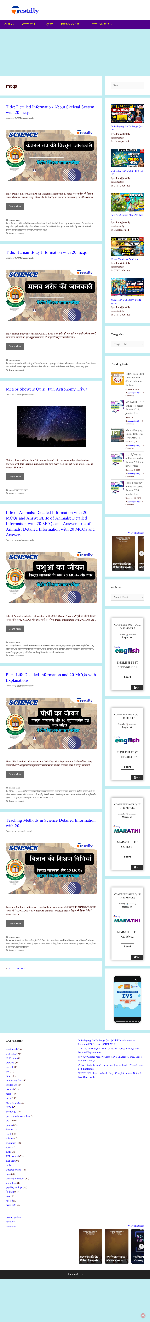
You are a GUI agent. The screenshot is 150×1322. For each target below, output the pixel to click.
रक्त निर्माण (70, 226)
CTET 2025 (28, 24)
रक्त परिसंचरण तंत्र (34, 366)
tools (8, 1165)
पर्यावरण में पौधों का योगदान (78, 791)
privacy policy (13, 1217)
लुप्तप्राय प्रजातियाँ (23, 652)
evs (7, 1071)
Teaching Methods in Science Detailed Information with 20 (51, 823)
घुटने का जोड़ (19, 226)
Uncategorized (13, 1170)
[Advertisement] (75, 51)
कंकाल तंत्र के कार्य (80, 223)
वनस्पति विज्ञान (25, 797)
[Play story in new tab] (127, 999)
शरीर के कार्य (60, 366)
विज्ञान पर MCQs (85, 943)
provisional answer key (18, 1116)
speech (9, 1147)
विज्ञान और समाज (48, 940)
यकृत (24, 366)
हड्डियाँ (14, 230)
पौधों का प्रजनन (17, 794)
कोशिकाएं (26, 363)
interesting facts (14, 1080)
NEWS (9, 1107)
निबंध (8, 1196)
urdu (8, 1174)
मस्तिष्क (68, 363)
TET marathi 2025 (71, 24)
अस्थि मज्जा (13, 223)
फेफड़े (62, 363)
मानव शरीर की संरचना (14, 366)
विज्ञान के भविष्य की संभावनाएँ (67, 943)
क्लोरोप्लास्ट (27, 791)
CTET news (12, 1058)
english (9, 1067)
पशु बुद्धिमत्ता (28, 649)
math (8, 1094)
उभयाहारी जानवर (15, 645)
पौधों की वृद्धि (38, 794)
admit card (11, 1049)
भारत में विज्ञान (14, 940)
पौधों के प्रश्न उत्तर (62, 794)
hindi (8, 1076)
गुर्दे (31, 363)
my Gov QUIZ (13, 1103)
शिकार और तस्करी (47, 652)
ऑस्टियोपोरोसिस (24, 223)
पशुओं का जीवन (47, 649)
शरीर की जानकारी (48, 366)
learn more (15, 206)
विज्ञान (22, 940)
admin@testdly (134, 393)
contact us (11, 1226)
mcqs (18, 220)
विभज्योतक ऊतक (46, 797)
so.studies (11, 1143)
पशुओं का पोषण (59, 649)
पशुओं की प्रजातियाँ (73, 649)
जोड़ (26, 226)
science (12, 220)
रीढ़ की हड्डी (79, 226)
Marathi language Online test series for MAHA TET (135, 434)
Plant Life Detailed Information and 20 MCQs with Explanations (51, 678)
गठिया (12, 226)
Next (25, 968)
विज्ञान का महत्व (74, 940)
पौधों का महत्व (28, 794)
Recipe (9, 1129)
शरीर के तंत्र (70, 366)
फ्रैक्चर (36, 226)
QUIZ (49, 24)
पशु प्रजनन (19, 649)
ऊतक (11, 363)
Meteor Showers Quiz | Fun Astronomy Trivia (46, 389)
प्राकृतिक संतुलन (87, 649)
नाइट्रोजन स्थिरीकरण (54, 791)
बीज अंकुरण (15, 797)
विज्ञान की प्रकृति (12, 943)
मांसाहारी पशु (10, 652)
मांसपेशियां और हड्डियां (56, 226)
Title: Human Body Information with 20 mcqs (46, 253)
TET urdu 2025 (100, 24)
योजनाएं (9, 1201)
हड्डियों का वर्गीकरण (25, 230)
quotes (9, 1125)
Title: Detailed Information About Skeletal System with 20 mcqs (50, 110)
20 (17, 968)
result (9, 1134)
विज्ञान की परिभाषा (86, 940)
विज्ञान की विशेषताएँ (26, 943)
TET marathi (12, 1156)
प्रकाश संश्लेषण (76, 794)
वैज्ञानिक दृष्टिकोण (22, 947)
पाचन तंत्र (47, 363)
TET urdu (11, 1161)
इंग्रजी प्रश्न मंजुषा (21, 490)
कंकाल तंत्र (35, 223)
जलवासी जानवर (28, 645)
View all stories (136, 533)
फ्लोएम (84, 794)
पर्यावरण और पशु (56, 645)
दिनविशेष (10, 1192)
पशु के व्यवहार (75, 645)
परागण (65, 791)
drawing (10, 1062)
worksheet (11, 1183)
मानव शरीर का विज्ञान (87, 363)
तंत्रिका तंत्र (38, 363)
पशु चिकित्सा (85, 645)
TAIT (8, 1152)
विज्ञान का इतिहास (61, 940)
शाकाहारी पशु (35, 652)
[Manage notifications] (143, 1315)
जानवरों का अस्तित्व (41, 645)
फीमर (31, 226)
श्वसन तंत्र (80, 366)
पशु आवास (66, 645)
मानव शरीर (44, 226)
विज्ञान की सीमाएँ (39, 943)
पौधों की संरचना (49, 794)
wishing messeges (15, 1178)
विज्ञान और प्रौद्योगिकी (33, 940)
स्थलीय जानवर (59, 652)
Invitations (11, 1085)
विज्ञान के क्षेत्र (51, 943)
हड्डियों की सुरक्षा (40, 230)
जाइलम (43, 791)
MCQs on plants (15, 791)
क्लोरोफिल (36, 791)
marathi (10, 1089)
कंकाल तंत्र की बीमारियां (49, 223)
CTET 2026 (12, 1054)
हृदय (86, 366)
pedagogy (11, 1111)
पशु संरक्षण (37, 649)
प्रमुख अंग (55, 363)
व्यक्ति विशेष (11, 1205)
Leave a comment (16, 233)
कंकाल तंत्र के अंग (65, 223)
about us (10, 1221)
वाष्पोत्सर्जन (35, 797)
